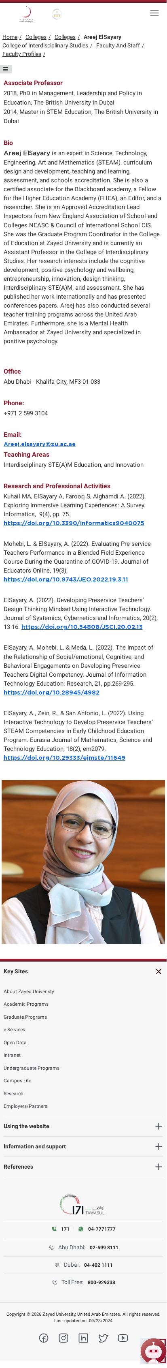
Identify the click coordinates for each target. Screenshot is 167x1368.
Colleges (36, 37)
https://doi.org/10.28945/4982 (51, 693)
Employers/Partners (25, 1106)
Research (13, 1094)
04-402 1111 (98, 1265)
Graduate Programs (25, 1017)
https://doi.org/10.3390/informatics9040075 (74, 523)
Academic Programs (26, 1004)
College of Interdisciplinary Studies (45, 45)
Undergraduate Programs (31, 1068)
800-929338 (101, 1282)
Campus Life (17, 1081)
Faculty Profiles (21, 54)
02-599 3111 (104, 1247)
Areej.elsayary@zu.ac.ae (40, 444)
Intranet (12, 1055)
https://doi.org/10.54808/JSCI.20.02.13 (82, 627)
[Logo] (26, 14)
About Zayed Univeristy (29, 991)
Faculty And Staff (118, 45)
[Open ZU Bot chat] (153, 1351)
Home (9, 37)
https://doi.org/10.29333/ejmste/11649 (64, 758)
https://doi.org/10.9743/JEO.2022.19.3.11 (66, 580)
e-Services (14, 1029)
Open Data (15, 1042)
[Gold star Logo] (57, 14)
